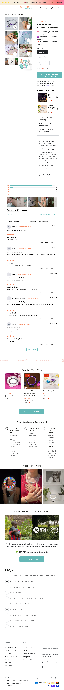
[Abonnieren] (57, 648)
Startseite (8, 14)
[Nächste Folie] (55, 202)
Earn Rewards (10, 647)
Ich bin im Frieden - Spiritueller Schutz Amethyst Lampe (30, 393)
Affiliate (8, 663)
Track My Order (29, 654)
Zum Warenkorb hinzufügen (50, 75)
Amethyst (42, 52)
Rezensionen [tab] (13, 210)
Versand (9, 685)
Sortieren (32, 221)
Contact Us (27, 647)
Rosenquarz (43, 63)
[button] (41, 7)
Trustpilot (51, 447)
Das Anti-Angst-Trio (49, 391)
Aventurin (42, 57)
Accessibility (28, 660)
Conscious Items (15, 678)
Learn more (32, 559)
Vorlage (7, 391)
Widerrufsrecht (23, 680)
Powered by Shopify (11, 680)
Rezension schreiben (49, 215)
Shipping (26, 657)
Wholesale (9, 666)
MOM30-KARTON (18, 14)
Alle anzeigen (32, 412)
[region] (32, 202)
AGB (24, 683)
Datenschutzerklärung (14, 683)
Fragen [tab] (24, 210)
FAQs (25, 650)
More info (50, 97)
